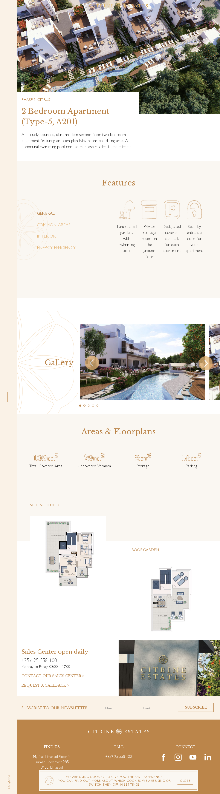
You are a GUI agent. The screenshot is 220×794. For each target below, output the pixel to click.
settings (132, 784)
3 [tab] (89, 406)
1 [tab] (80, 406)
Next (218, 356)
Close (185, 780)
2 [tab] (85, 406)
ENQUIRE (8, 781)
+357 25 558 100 (118, 756)
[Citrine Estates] (118, 6)
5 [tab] (97, 406)
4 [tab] (93, 406)
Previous (87, 356)
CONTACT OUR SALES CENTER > (52, 676)
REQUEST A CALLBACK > (45, 685)
